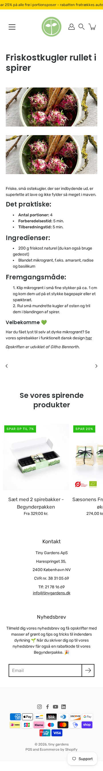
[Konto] (71, 26)
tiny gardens (58, 744)
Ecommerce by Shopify (59, 749)
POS (28, 749)
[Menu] (12, 27)
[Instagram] (39, 706)
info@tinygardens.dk (51, 593)
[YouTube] (55, 706)
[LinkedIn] (63, 706)
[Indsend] (88, 670)
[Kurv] (92, 26)
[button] (81, 27)
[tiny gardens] (51, 26)
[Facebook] (47, 706)
